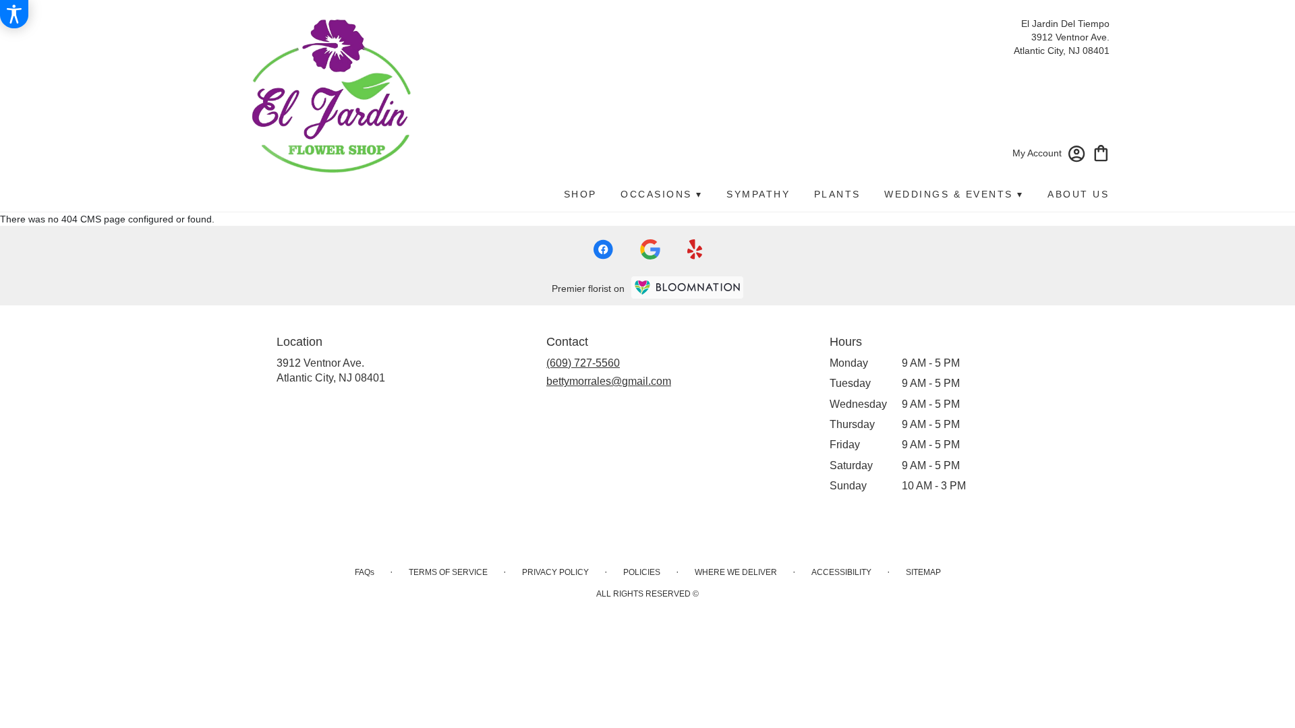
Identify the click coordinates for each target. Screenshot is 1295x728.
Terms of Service (448, 572)
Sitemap (923, 572)
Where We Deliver (736, 572)
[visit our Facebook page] (603, 249)
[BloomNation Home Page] (687, 287)
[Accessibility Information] (14, 14)
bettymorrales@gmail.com (608, 381)
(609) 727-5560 (583, 363)
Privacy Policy (555, 572)
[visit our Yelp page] (695, 249)
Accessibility (841, 572)
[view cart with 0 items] (1101, 152)
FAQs (364, 572)
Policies (641, 572)
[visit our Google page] (650, 249)
